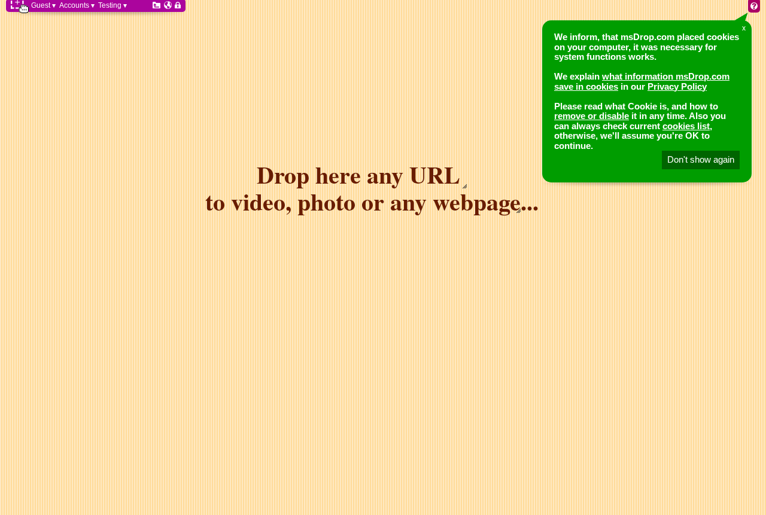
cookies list (686, 126)
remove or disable (591, 116)
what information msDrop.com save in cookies (641, 81)
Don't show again (700, 159)
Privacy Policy (677, 86)
